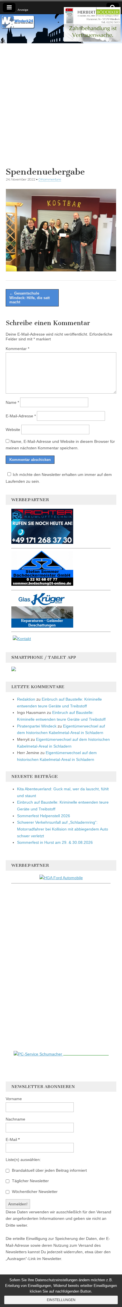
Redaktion (26, 699)
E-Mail (13, 1139)
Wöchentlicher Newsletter (34, 1191)
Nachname (15, 1119)
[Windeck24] (61, 28)
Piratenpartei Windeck (36, 726)
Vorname (14, 1098)
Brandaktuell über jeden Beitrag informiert (49, 1170)
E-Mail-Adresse (21, 416)
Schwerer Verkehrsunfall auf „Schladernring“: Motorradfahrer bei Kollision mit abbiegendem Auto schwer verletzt (62, 829)
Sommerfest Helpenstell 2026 (43, 816)
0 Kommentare (50, 179)
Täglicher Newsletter (30, 1181)
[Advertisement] (61, 104)
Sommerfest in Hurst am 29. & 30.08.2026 (55, 842)
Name (12, 402)
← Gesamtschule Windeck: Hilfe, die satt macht (29, 297)
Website (13, 429)
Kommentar (17, 348)
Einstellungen (61, 1300)
